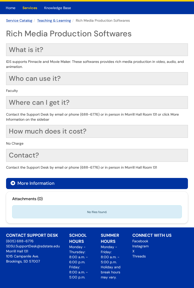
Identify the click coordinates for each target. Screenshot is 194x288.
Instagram (140, 246)
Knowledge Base (57, 8)
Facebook (140, 241)
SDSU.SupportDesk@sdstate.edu (33, 246)
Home (10, 8)
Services (29, 8)
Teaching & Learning (54, 20)
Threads (139, 256)
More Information (35, 183)
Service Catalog (19, 20)
